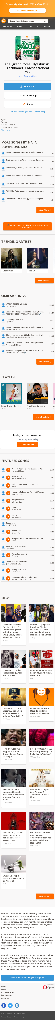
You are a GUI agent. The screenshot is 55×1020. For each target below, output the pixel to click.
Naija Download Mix (28, 76)
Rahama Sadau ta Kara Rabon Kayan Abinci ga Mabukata (41, 673)
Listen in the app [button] (28, 95)
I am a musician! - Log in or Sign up (27, 977)
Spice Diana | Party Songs (11, 406)
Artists (34, 26)
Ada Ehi (32, 270)
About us (5, 998)
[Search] (45, 21)
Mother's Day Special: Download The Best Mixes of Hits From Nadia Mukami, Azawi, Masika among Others (40, 629)
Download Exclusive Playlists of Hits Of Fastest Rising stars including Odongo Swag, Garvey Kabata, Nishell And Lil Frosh (13, 631)
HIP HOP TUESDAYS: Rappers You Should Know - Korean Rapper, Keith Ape (13, 753)
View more (5, 130)
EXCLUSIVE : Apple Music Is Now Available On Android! (13, 878)
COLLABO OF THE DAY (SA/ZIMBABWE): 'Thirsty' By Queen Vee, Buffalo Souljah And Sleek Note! (41, 837)
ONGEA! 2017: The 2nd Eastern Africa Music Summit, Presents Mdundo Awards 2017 (13, 712)
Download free (27, 444)
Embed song (39, 111)
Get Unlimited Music (27, 10)
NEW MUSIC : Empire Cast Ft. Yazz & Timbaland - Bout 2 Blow (39, 793)
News (3, 989)
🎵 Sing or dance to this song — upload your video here (27, 226)
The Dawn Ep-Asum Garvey (37, 406)
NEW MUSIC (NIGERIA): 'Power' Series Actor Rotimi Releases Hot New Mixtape (13, 836)
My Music (8, 26)
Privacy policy (19, 1017)
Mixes (47, 26)
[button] (27, 104)
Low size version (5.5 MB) (21, 111)
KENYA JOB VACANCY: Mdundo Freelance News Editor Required (40, 711)
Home (3, 986)
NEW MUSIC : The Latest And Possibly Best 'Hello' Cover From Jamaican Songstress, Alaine (13, 794)
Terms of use (6, 1017)
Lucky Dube (8, 270)
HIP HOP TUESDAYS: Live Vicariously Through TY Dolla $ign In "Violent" (41, 751)
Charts (21, 26)
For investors (6, 995)
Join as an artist (7, 992)
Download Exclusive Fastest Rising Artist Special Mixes (12, 673)
